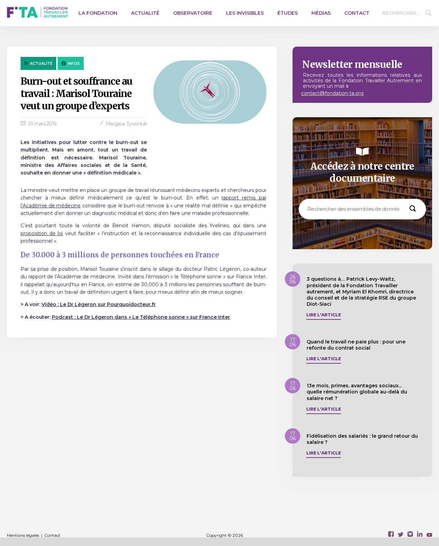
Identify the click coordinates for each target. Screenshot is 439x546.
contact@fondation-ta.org (332, 93)
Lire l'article (323, 315)
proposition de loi (42, 233)
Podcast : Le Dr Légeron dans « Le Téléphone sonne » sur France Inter (141, 317)
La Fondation (98, 13)
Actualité (145, 13)
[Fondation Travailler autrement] (37, 13)
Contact (356, 13)
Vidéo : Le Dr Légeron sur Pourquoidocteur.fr (98, 304)
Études (287, 13)
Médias (321, 13)
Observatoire (192, 13)
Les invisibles (245, 13)
